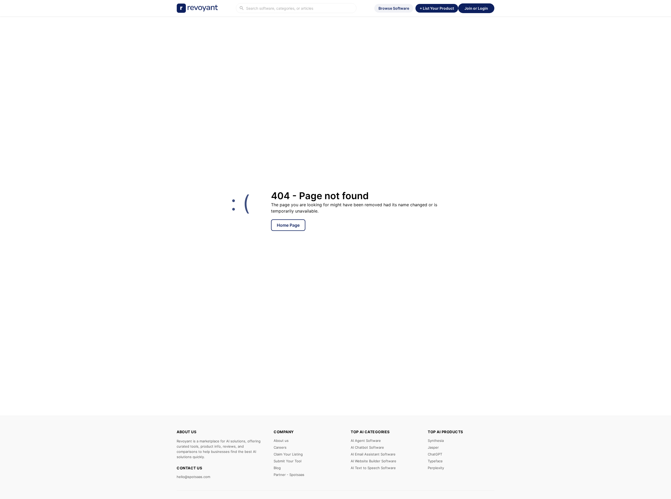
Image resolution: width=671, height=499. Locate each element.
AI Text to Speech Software (373, 468)
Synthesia (436, 440)
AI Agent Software (366, 440)
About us (281, 440)
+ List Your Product (437, 8)
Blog (277, 468)
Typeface (435, 461)
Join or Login (476, 8)
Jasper (433, 447)
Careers (280, 447)
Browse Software (393, 8)
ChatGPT (435, 454)
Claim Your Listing (288, 454)
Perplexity (436, 468)
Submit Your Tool (287, 461)
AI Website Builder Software (373, 461)
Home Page (288, 225)
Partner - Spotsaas (289, 475)
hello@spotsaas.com (193, 477)
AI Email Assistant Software (373, 454)
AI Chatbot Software (367, 447)
